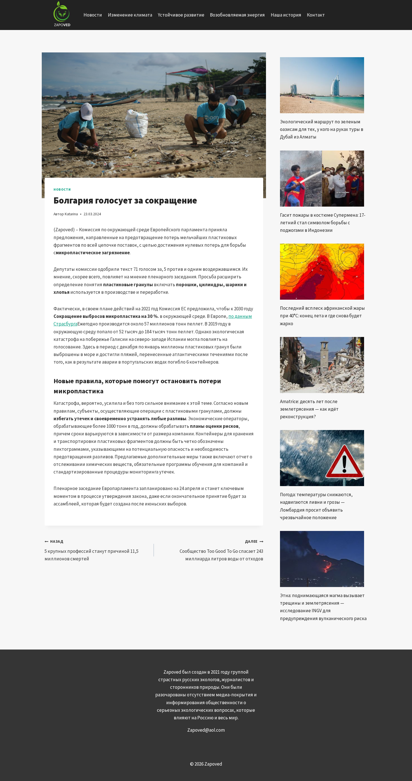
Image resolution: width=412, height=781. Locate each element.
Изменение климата (130, 15)
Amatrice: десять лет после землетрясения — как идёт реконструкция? (309, 409)
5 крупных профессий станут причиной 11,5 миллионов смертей (91, 550)
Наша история (286, 15)
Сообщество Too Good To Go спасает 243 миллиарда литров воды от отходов (221, 550)
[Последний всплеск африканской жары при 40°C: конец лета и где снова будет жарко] (323, 272)
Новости (93, 15)
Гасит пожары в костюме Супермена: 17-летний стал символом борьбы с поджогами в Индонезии (322, 222)
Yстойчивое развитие (181, 15)
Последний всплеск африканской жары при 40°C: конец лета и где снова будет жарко (322, 315)
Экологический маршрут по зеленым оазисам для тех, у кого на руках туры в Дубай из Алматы (321, 129)
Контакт (316, 15)
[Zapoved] (61, 15)
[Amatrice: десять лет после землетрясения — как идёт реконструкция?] (323, 365)
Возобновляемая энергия (237, 15)
